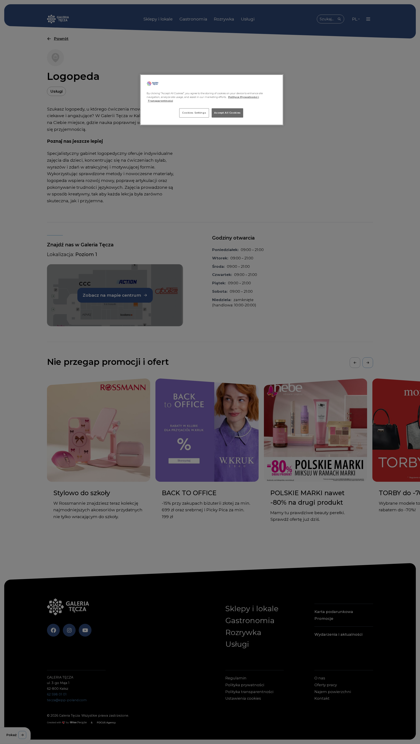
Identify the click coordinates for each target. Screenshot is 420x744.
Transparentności (160, 100)
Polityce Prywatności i (243, 97)
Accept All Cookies (227, 112)
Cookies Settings (194, 112)
